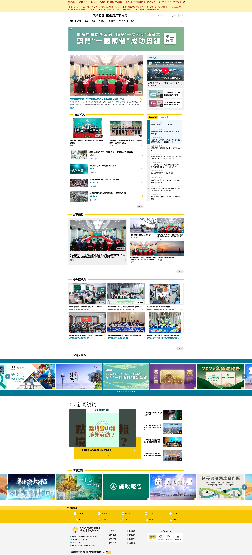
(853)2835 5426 (91, 545)
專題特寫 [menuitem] (112, 21)
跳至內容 (156, 15)
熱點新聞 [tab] (153, 117)
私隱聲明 (132, 539)
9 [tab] (133, 391)
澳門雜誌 (112, 535)
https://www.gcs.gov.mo (80, 539)
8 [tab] (131, 391)
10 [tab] (135, 391)
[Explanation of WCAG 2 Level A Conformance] (106, 552)
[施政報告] (126, 487)
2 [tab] (119, 391)
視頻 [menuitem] (93, 21)
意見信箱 (132, 531)
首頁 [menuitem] (71, 21)
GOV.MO (112, 531)
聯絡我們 (132, 535)
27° (175, 15)
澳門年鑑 (112, 539)
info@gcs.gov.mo (78, 542)
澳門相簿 (112, 543)
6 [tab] (127, 391)
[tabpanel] (126, 376)
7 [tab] (129, 391)
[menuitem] (79, 21)
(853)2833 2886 (77, 545)
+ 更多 (140, 206)
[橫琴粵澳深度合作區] (220, 487)
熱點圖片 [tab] (164, 117)
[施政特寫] (173, 487)
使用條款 (132, 543)
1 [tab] (117, 391)
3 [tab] (121, 391)
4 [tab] (123, 391)
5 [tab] (125, 391)
